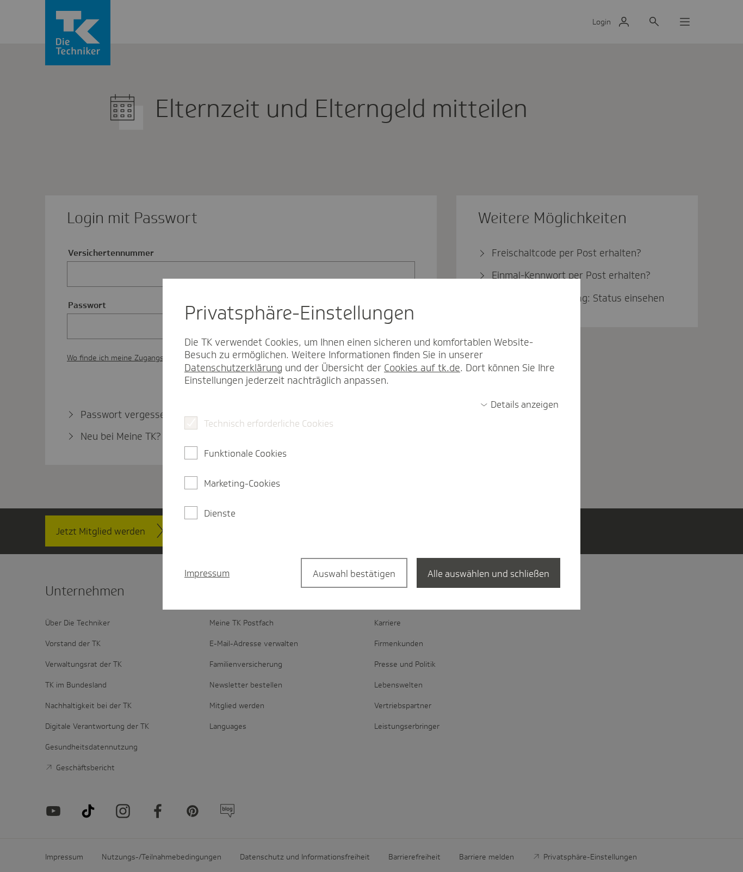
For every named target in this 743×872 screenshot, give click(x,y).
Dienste (220, 513)
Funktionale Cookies (245, 453)
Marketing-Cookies (242, 483)
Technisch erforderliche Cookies (268, 423)
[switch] (519, 404)
